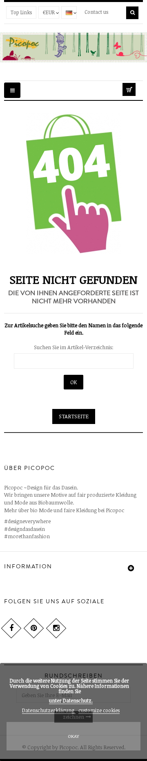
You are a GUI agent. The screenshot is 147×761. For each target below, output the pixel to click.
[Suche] (132, 13)
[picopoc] (73, 47)
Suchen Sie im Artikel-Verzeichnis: (74, 347)
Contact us (96, 12)
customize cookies (99, 710)
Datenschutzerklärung (49, 710)
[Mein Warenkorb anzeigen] (132, 88)
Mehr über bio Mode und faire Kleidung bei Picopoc (64, 510)
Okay (73, 736)
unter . (71, 700)
